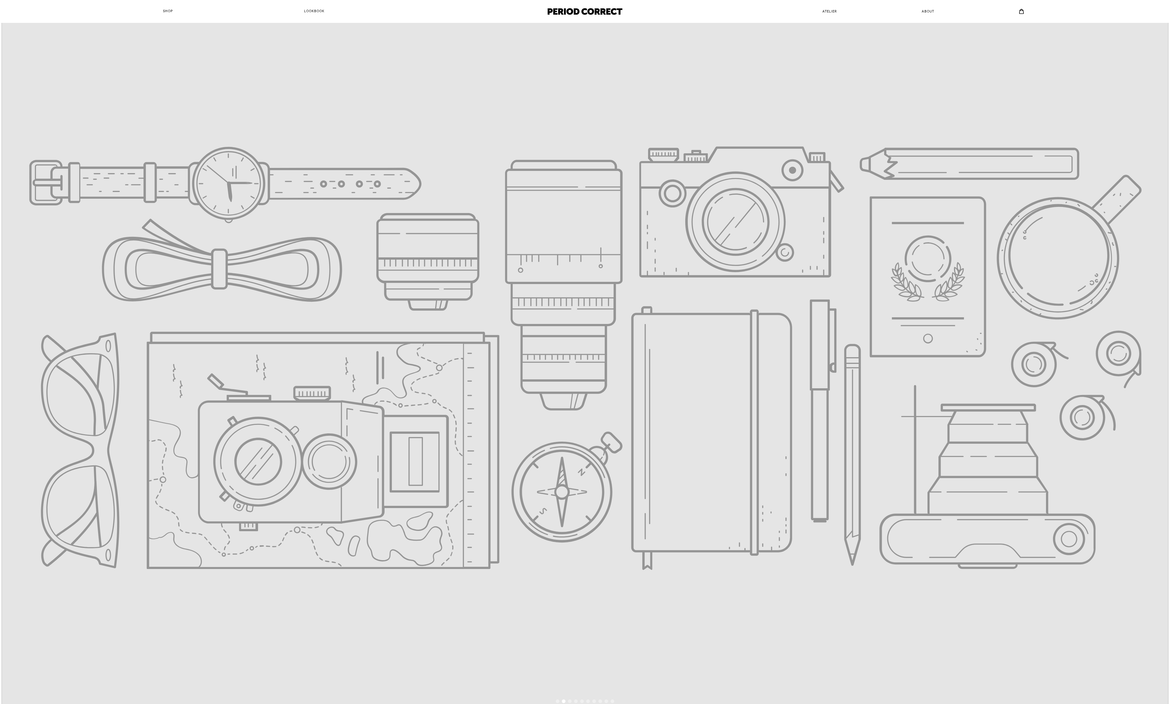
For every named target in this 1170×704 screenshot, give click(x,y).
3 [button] (570, 701)
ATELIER (829, 11)
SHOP (168, 11)
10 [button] (612, 701)
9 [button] (606, 701)
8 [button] (600, 701)
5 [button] (582, 701)
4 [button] (576, 701)
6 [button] (588, 701)
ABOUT (928, 11)
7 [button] (594, 701)
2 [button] (564, 701)
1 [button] (557, 701)
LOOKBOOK (314, 11)
